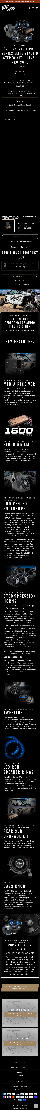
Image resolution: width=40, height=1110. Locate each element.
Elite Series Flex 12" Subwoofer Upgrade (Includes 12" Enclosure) (20, 81)
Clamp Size (20, 101)
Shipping (20, 1075)
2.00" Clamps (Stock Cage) (20, 105)
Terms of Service (20, 1086)
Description (20, 280)
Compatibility (20, 276)
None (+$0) (20, 86)
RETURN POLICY (20, 1081)
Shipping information (20, 285)
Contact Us (19, 1062)
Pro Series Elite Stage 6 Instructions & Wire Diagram (22, 265)
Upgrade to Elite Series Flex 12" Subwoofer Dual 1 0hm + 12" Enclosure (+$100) (20, 93)
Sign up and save (19, 1067)
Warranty (20, 1072)
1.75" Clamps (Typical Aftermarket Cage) (20, 110)
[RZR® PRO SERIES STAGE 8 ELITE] (20, 1042)
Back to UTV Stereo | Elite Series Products (21, 987)
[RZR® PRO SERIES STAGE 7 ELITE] (20, 1013)
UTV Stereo (20, 45)
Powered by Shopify (20, 1108)
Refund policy (20, 1090)
